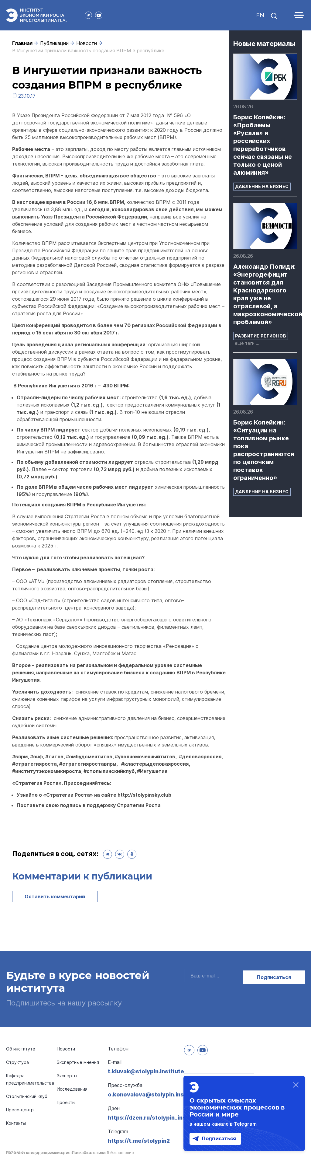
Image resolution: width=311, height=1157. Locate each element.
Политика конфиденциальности (37, 1152)
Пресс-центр (20, 1109)
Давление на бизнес (262, 186)
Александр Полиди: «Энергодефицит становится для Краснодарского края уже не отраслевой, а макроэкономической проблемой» (265, 294)
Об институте (20, 1048)
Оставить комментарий (55, 896)
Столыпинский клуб (26, 1096)
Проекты (66, 1102)
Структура (17, 1062)
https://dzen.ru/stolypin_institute (155, 1117)
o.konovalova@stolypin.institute (154, 1094)
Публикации (54, 43)
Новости (86, 43)
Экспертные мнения (78, 1062)
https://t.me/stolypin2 (139, 1141)
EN (260, 15)
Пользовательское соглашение (103, 1152)
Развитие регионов (260, 335)
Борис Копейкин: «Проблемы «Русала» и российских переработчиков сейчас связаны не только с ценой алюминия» (262, 145)
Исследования (72, 1089)
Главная (22, 43)
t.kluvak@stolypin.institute (146, 1071)
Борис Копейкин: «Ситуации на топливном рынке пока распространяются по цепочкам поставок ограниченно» (263, 450)
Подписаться (274, 977)
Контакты (16, 1123)
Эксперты (67, 1075)
